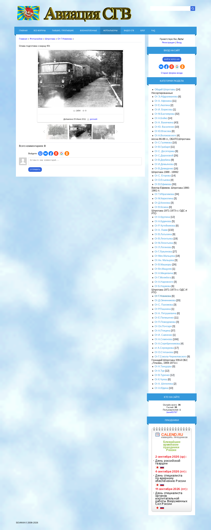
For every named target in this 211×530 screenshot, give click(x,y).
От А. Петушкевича (165, 313)
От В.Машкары (163, 264)
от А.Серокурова (164, 348)
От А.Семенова (163, 339)
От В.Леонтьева (164, 238)
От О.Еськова (162, 180)
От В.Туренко (162, 375)
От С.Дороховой (164, 155)
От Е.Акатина (162, 105)
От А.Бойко (161, 118)
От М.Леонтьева (164, 243)
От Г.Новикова (65, 39)
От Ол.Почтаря (163, 326)
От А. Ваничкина (164, 122)
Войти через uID (171, 59)
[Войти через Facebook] (51, 153)
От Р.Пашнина (163, 309)
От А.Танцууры (163, 366)
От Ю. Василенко (164, 127)
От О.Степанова (164, 352)
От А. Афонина (163, 101)
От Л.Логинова (163, 247)
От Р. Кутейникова (165, 225)
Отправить (35, 169)
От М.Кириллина (164, 198)
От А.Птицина (162, 330)
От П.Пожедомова (165, 322)
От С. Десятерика (165, 151)
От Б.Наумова (163, 286)
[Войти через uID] (40, 153)
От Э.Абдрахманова (166, 96)
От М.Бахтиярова (165, 114)
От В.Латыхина (163, 234)
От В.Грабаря (162, 147)
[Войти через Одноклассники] (67, 153)
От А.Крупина (162, 217)
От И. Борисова (164, 109)
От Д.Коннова (162, 202)
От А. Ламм (161, 230)
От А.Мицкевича (164, 273)
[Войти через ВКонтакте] (45, 153)
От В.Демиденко (164, 168)
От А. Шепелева (164, 383)
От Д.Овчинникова (165, 300)
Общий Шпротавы (165, 89)
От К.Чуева (161, 379)
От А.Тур (160, 370)
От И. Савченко (163, 335)
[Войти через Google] (61, 153)
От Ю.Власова (163, 131)
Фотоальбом (36, 39)
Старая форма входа (172, 73)
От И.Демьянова (164, 164)
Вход (179, 42)
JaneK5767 (171, 412)
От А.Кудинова (163, 221)
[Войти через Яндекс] (56, 153)
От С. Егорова (163, 175)
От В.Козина (162, 207)
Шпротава (50, 39)
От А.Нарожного (164, 282)
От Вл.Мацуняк (163, 269)
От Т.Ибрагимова (164, 194)
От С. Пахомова (164, 304)
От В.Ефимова (163, 184)
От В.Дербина (163, 160)
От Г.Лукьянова (163, 251)
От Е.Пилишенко (164, 317)
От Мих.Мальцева (165, 256)
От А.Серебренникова (167, 343)
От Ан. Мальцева (164, 260)
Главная (23, 39)
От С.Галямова (163, 142)
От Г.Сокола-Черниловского (171, 356)
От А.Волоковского (165, 135)
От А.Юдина (161, 388)
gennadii (93, 119)
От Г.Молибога (163, 277)
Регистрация (168, 42)
